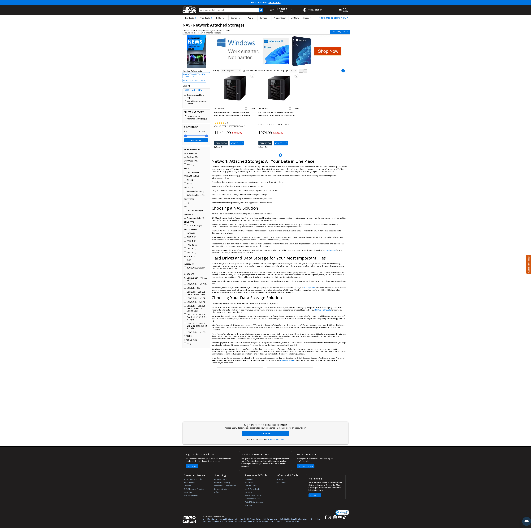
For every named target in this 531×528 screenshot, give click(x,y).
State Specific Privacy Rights (250, 519)
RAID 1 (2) (191, 241)
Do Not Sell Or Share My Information (293, 519)
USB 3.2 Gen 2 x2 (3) (196, 302)
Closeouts (280, 479)
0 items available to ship (196, 96)
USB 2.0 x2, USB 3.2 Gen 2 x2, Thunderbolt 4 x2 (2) (197, 325)
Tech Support (281, 482)
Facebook (325, 517)
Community (250, 479)
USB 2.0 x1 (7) (193, 288)
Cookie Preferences (292, 521)
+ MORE (188, 336)
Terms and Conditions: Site (212, 521)
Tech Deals (275, 2)
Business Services (252, 498)
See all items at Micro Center (196, 102)
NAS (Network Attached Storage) (194, 75)
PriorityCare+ (280, 18)
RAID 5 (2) (191, 248)
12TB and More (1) (195, 191)
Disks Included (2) (195, 210)
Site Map (248, 505)
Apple (250, 18)
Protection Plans (191, 495)
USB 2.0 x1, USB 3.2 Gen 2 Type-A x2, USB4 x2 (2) (196, 308)
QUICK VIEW (221, 143)
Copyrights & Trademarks (258, 521)
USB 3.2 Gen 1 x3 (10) (197, 284)
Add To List (237, 143)
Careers (248, 492)
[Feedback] (528, 264)
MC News (295, 18)
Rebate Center (251, 485)
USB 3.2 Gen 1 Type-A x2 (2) (197, 279)
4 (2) (189, 343)
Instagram (334, 517)
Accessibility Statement (228, 519)
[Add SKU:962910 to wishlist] (296, 75)
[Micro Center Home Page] (189, 9)
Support (307, 18)
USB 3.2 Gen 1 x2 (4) (196, 298)
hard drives (331, 250)
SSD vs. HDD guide (323, 310)
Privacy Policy (315, 519)
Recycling (188, 492)
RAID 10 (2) (192, 245)
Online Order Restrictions (225, 485)
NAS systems (309, 287)
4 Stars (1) (191, 180)
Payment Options (221, 489)
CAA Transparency (270, 519)
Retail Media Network (254, 502)
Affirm (216, 492)
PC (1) (189, 203)
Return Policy (189, 482)
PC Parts (220, 18)
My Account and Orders (194, 479)
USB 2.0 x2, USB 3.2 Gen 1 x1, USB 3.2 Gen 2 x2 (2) (197, 317)
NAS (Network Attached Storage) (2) (197, 117)
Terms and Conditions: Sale (235, 521)
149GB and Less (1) (196, 195)
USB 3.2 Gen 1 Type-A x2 (194, 81)
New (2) (190, 164)
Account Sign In (276, 521)
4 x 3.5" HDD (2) (194, 225)
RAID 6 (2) (191, 252)
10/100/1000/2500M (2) (196, 269)
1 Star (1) (191, 183)
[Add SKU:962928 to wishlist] (252, 75)
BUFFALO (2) (193, 172)
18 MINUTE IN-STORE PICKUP (333, 18)
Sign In (265, 433)
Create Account (276, 439)
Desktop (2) (192, 157)
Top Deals (205, 18)
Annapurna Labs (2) (195, 218)
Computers (236, 18)
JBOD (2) (191, 233)
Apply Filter (196, 140)
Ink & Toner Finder (253, 489)
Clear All (186, 86)
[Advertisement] (240, 386)
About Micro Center (210, 519)
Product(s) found (339, 31)
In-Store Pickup (220, 479)
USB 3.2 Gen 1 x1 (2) (196, 332)
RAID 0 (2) (191, 237)
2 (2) (189, 260)
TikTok (344, 517)
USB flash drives (287, 360)
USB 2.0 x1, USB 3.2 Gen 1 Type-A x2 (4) (196, 293)
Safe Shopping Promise (194, 489)
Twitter (330, 517)
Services (263, 18)
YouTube (339, 517)
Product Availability (222, 482)
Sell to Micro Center (253, 495)
